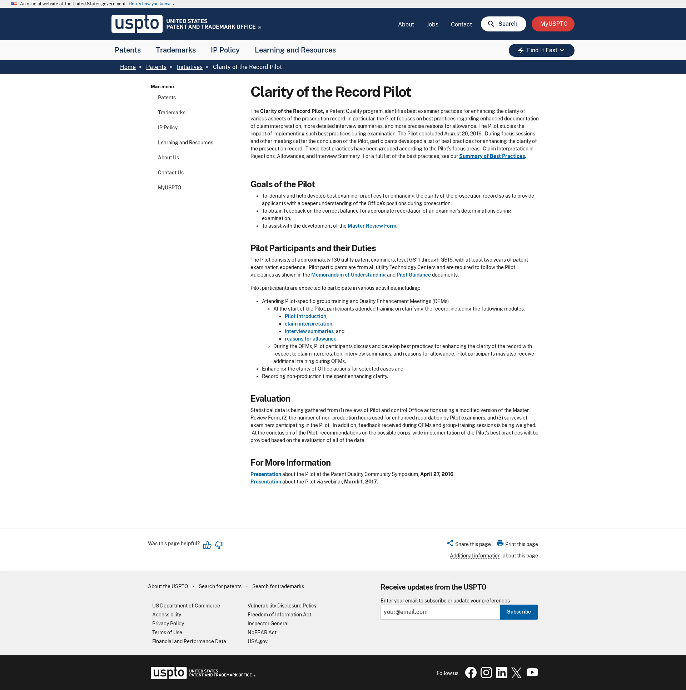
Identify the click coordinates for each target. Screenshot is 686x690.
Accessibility (166, 614)
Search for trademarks (278, 586)
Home (128, 67)
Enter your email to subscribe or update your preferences (445, 601)
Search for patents (220, 586)
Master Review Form (372, 226)
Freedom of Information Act (279, 614)
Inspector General (268, 623)
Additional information (475, 556)
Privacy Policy (168, 623)
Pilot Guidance (414, 275)
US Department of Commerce (186, 606)
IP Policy (225, 50)
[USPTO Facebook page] (469, 676)
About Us (168, 157)
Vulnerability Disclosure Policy (282, 606)
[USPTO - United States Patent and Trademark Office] (201, 677)
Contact (461, 24)
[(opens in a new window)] (485, 676)
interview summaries (309, 331)
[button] (468, 545)
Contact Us (171, 172)
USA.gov (258, 641)
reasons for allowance (311, 339)
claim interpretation (308, 324)
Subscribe (519, 612)
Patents (128, 50)
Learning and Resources (295, 50)
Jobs (432, 24)
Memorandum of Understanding (348, 275)
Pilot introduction (305, 316)
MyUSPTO (169, 187)
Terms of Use (167, 632)
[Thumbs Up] (207, 545)
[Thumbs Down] (219, 545)
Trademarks (176, 50)
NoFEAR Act (262, 632)
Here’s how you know (152, 4)
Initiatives (190, 67)
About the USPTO (168, 586)
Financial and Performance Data (189, 641)
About (406, 24)
